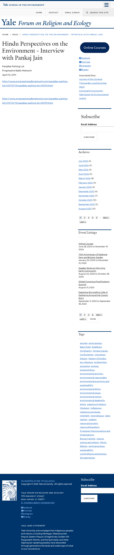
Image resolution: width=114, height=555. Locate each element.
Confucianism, (87, 354)
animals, (84, 343)
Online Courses (86, 244)
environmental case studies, (93, 377)
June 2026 (84, 165)
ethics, (83, 404)
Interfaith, (85, 416)
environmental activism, (91, 374)
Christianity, (86, 351)
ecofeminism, (100, 362)
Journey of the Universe (90, 79)
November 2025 (86, 196)
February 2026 (86, 183)
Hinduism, (85, 408)
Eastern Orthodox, (97, 358)
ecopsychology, (87, 370)
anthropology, (95, 343)
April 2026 (84, 174)
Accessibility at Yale (30, 481)
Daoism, (84, 358)
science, (100, 439)
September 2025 (87, 204)
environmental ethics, (90, 389)
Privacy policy (48, 481)
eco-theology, (86, 362)
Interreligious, (97, 416)
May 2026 (83, 170)
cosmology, (100, 354)
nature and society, (89, 423)
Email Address (89, 124)
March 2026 (85, 178)
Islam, (108, 416)
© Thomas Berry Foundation (37, 502)
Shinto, (103, 442)
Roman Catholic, (88, 439)
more (93, 319)
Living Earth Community (91, 91)
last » (83, 222)
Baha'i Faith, (85, 347)
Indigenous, (96, 408)
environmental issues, (90, 393)
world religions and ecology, (93, 454)
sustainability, (87, 450)
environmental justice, (91, 397)
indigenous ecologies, (90, 412)
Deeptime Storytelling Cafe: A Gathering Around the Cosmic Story (93, 295)
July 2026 (83, 161)
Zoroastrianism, (87, 458)
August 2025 (85, 208)
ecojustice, (85, 366)
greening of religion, (96, 404)
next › (106, 217)
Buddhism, (97, 347)
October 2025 (85, 200)
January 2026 (85, 187)
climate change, (100, 351)
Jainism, (84, 419)
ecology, (95, 366)
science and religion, (89, 442)
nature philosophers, (90, 427)
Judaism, (92, 419)
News (15, 34)
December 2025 (86, 191)
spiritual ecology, (97, 446)
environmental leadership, (92, 400)
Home (5, 34)
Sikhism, (84, 446)
